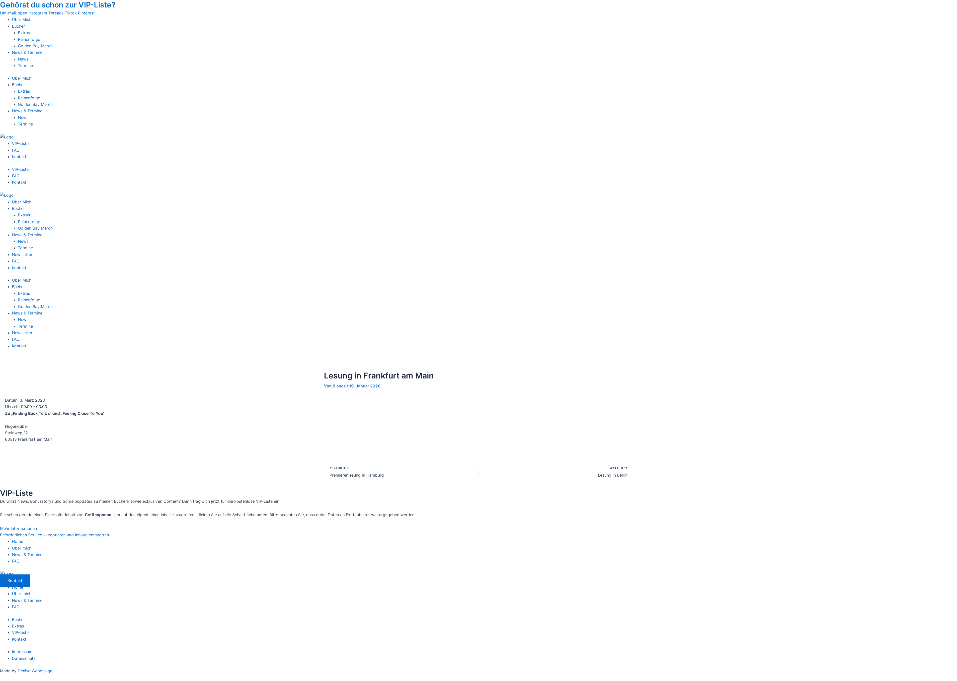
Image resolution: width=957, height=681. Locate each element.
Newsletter (22, 254)
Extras (24, 32)
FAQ (15, 150)
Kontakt (19, 156)
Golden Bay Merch (35, 45)
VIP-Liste (20, 143)
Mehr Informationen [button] (18, 528)
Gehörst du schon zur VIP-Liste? (57, 4)
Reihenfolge (29, 39)
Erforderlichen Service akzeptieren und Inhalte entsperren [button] (54, 534)
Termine (25, 65)
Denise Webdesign (35, 670)
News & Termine (27, 52)
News (23, 59)
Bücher (18, 26)
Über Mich (21, 19)
